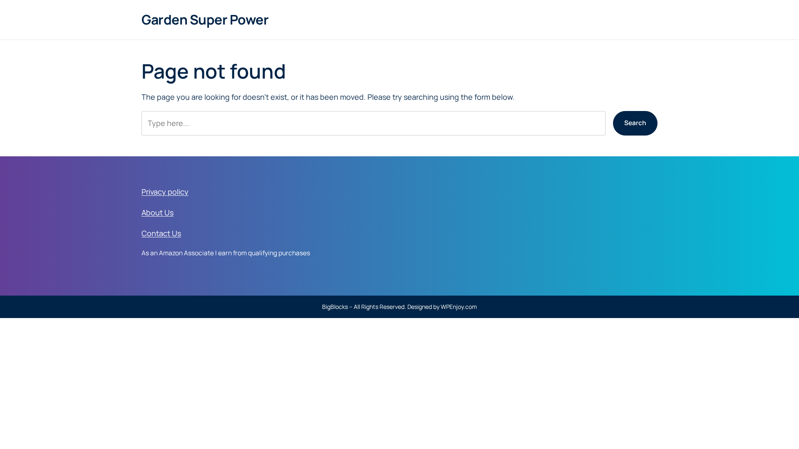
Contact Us (161, 233)
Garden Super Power (204, 19)
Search (635, 122)
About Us (157, 212)
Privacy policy (165, 192)
